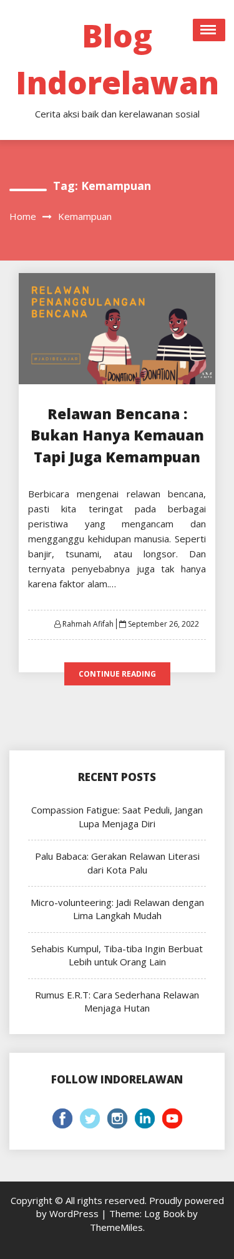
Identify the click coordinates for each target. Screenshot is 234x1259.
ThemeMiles (116, 1227)
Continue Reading (117, 674)
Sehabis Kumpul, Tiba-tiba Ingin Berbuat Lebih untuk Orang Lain (117, 955)
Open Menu (209, 30)
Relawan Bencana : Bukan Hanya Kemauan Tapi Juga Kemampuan (117, 435)
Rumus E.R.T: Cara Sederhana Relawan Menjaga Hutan (117, 1001)
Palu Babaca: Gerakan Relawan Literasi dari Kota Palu (117, 862)
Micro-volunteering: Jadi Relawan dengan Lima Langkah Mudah (117, 909)
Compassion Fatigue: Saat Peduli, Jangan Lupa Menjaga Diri (117, 816)
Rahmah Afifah (88, 624)
